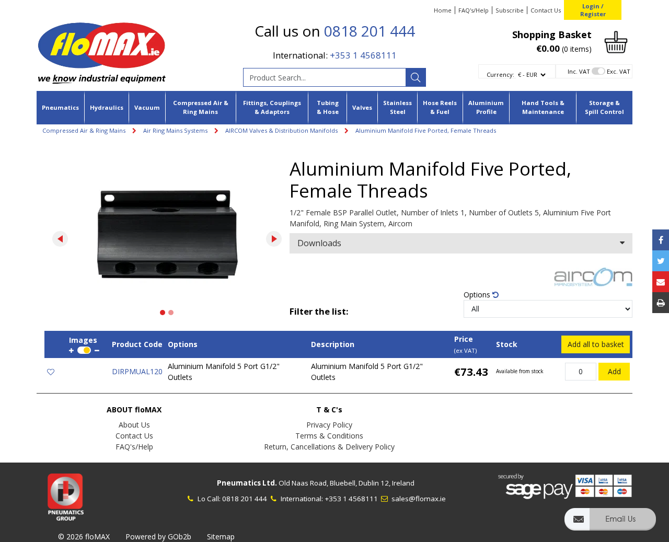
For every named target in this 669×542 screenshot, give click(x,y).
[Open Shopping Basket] (615, 41)
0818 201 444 (369, 31)
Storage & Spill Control (604, 107)
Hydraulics (106, 107)
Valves (362, 107)
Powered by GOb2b (158, 536)
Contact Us (545, 10)
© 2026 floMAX (84, 536)
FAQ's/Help (473, 10)
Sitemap (221, 536)
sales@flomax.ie (418, 498)
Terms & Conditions (329, 436)
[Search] (415, 77)
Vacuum (147, 107)
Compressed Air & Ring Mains (200, 107)
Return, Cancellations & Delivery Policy (329, 447)
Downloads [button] (319, 243)
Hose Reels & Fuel (440, 107)
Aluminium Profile (486, 107)
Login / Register (593, 10)
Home (443, 10)
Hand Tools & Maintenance (543, 107)
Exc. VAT (618, 71)
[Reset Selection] (495, 294)
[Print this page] (660, 302)
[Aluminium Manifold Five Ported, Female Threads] (167, 236)
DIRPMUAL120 (137, 371)
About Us (134, 425)
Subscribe (509, 10)
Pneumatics (60, 107)
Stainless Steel (397, 107)
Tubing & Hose (328, 107)
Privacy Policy (329, 425)
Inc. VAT (579, 71)
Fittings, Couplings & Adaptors (272, 107)
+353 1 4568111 (363, 55)
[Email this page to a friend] (660, 281)
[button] (610, 524)
